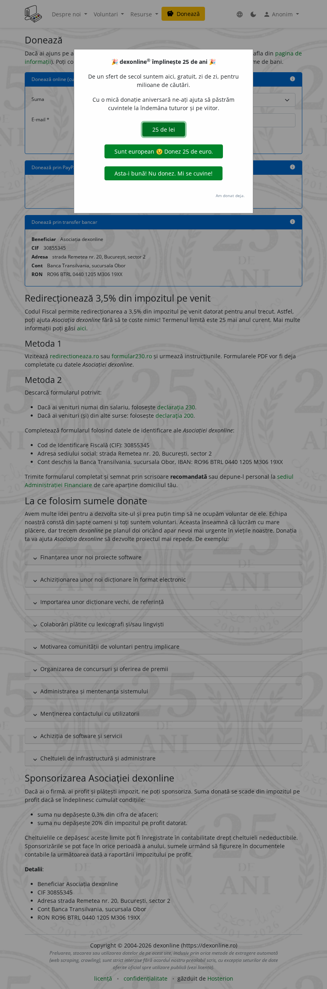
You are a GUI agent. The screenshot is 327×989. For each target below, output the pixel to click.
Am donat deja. (230, 195)
